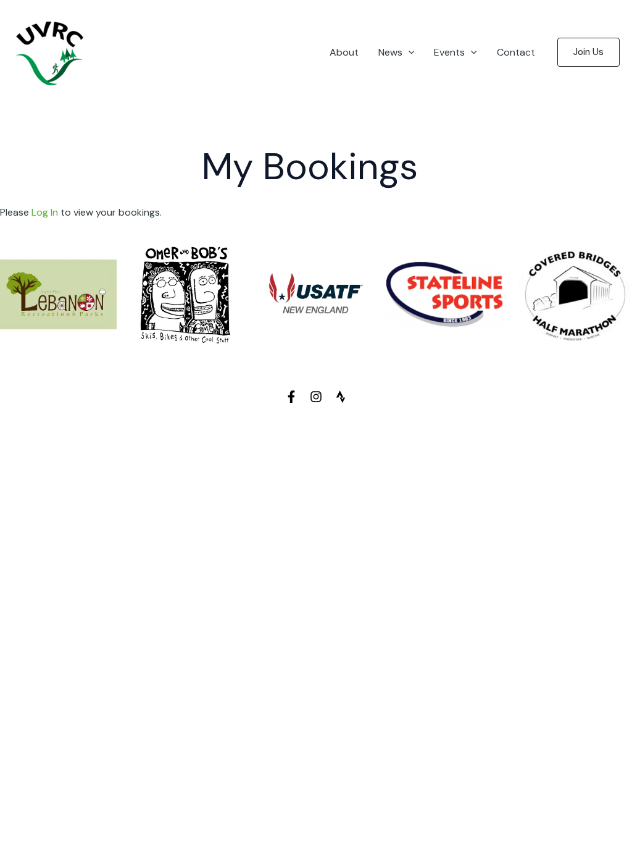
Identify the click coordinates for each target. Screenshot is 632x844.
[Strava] (341, 396)
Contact (516, 52)
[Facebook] (291, 396)
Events (449, 52)
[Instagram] (316, 396)
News (390, 52)
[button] (408, 52)
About (344, 52)
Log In (44, 212)
